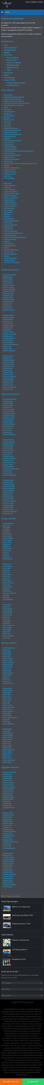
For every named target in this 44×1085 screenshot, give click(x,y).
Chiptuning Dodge (8, 301)
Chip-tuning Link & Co (9, 462)
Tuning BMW (6, 527)
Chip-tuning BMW (8, 403)
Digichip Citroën (7, 666)
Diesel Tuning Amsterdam (11, 220)
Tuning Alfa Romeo (8, 523)
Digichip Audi (6, 650)
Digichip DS (6, 677)
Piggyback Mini (7, 846)
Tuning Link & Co (8, 587)
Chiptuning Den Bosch (10, 132)
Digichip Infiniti (7, 692)
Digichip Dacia (7, 670)
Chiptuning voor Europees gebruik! (14, 97)
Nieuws (6, 75)
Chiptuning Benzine (9, 202)
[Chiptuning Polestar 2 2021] (7, 925)
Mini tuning (7, 117)
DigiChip (7, 52)
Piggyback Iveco (7, 821)
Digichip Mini (6, 721)
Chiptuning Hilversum (10, 206)
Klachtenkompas (9, 252)
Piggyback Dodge (8, 799)
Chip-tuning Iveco (8, 448)
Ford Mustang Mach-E (19, 949)
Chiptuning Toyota (9, 157)
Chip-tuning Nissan (8, 480)
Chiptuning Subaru (8, 378)
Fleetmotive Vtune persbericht (12, 134)
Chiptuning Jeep (7, 327)
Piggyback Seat (7, 868)
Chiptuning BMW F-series (11, 250)
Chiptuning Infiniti (8, 319)
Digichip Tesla (7, 756)
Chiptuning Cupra (8, 295)
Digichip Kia (6, 703)
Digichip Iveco (7, 696)
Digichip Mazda (7, 715)
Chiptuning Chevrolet (9, 289)
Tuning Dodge (7, 550)
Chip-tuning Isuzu (8, 446)
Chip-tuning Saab (8, 492)
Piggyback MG (7, 844)
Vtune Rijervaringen (9, 901)
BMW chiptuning (8, 227)
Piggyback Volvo (7, 886)
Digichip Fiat (6, 679)
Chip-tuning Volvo (8, 513)
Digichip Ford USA (8, 683)
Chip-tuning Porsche (9, 488)
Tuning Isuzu (6, 570)
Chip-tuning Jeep (8, 452)
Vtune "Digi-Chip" (9, 142)
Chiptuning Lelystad (10, 174)
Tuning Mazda (7, 591)
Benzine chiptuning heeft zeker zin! (14, 101)
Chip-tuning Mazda (8, 466)
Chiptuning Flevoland (10, 195)
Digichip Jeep (7, 701)
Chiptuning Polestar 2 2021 (21, 923)
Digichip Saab (7, 741)
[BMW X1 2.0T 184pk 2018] (7, 908)
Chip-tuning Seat (7, 494)
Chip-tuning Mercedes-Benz (11, 468)
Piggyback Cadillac (8, 782)
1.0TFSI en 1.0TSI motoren (11, 262)
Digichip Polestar (8, 735)
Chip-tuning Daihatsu (9, 424)
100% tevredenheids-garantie (12, 140)
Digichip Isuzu (7, 694)
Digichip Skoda (7, 745)
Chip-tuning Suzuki (8, 505)
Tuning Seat (7, 176)
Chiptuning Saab (7, 368)
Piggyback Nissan (8, 853)
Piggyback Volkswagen (9, 884)
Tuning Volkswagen (9, 185)
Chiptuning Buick (8, 281)
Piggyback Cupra (8, 793)
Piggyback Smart (7, 872)
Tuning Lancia (7, 580)
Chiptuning (7, 216)
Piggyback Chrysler (8, 789)
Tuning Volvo (6, 638)
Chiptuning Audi (8, 229)
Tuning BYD (6, 531)
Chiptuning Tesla (7, 383)
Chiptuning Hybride (9, 169)
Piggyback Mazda (8, 840)
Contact (40, 2)
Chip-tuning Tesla (8, 507)
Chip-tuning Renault (8, 490)
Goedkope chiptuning (10, 147)
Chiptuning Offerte (9, 178)
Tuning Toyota (7, 633)
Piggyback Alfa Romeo (9, 772)
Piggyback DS (7, 801)
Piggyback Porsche (8, 861)
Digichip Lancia (7, 705)
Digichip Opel (7, 731)
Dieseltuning (7, 126)
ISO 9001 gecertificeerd (11, 198)
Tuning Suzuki (7, 629)
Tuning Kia (6, 578)
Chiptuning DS (7, 304)
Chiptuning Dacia (8, 297)
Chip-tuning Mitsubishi (9, 475)
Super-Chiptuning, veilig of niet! (13, 233)
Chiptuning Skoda (8, 372)
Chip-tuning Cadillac (9, 409)
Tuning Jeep (6, 576)
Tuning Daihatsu (7, 548)
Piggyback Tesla (7, 880)
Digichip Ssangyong (8, 749)
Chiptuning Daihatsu (9, 299)
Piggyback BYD (7, 780)
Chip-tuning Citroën (8, 417)
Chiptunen (7, 241)
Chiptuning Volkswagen (11, 231)
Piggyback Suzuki (8, 878)
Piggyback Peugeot (8, 857)
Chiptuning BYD (7, 283)
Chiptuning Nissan (8, 356)
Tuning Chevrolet (8, 538)
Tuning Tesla (6, 631)
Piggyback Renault (8, 863)
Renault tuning (8, 95)
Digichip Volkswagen (9, 760)
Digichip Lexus (7, 709)
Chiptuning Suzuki (8, 381)
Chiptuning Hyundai (8, 317)
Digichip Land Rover (9, 707)
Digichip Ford (6, 681)
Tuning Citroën (7, 542)
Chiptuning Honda (8, 315)
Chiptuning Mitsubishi (9, 350)
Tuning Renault (7, 615)
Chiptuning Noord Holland (11, 193)
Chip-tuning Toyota (8, 509)
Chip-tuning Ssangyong (9, 501)
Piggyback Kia (7, 827)
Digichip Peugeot (8, 733)
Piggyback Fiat (7, 803)
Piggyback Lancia (8, 829)
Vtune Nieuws (7, 935)
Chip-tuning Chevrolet (9, 413)
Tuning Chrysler (7, 540)
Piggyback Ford (7, 805)
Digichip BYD (6, 656)
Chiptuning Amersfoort (10, 149)
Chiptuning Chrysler (8, 291)
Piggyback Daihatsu (8, 797)
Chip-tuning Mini (7, 473)
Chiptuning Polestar (8, 362)
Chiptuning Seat (7, 370)
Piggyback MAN (7, 837)
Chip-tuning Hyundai (9, 441)
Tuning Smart (6, 623)
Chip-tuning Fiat (7, 430)
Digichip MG (6, 719)
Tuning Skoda (7, 621)
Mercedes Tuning (9, 119)
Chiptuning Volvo (8, 389)
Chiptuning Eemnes (9, 136)
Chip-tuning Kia (7, 454)
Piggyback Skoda (8, 870)
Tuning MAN (6, 589)
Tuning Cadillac (7, 534)
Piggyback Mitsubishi (9, 848)
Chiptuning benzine (10, 47)
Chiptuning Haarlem (10, 245)
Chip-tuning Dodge (8, 426)
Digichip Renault (7, 739)
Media (9, 70)
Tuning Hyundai (7, 566)
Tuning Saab (6, 617)
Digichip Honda (7, 688)
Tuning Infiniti (6, 568)
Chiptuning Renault (8, 366)
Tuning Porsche (7, 613)
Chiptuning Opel (7, 358)
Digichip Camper (7, 660)
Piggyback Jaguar (8, 823)
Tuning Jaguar (7, 574)
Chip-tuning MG (7, 471)
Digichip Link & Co (8, 711)
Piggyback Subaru (8, 876)
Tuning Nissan (7, 604)
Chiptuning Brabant (9, 189)
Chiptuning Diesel (9, 200)
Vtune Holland (8, 210)
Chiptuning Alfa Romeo (10, 225)
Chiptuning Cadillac (8, 285)
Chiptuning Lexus (8, 336)
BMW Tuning (7, 183)
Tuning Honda (7, 564)
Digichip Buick (7, 654)
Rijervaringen (8, 72)
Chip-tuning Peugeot (9, 484)
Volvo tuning (7, 109)
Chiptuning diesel (10, 50)
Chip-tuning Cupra (8, 420)
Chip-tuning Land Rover (10, 458)
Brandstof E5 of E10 (19, 959)
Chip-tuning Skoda (8, 496)
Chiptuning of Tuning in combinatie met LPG (17, 103)
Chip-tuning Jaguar (8, 450)
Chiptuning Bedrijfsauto (11, 128)
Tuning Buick (6, 529)
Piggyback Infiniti (7, 817)
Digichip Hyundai (8, 690)
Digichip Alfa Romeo (9, 648)
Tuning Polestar (7, 611)
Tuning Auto (7, 187)
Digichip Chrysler (8, 664)
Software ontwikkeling (14, 62)
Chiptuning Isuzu (7, 321)
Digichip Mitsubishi (8, 723)
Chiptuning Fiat (7, 306)
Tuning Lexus (7, 585)
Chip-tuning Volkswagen (10, 511)
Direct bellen (12, 1081)
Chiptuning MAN (7, 340)
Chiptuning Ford (7, 308)
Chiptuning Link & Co (9, 338)
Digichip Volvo (7, 762)
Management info (13, 67)
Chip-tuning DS (7, 428)
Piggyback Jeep (7, 825)
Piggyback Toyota (8, 882)
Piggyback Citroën (8, 791)
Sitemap (33, 2)
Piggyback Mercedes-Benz (10, 842)
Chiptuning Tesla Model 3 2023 (22, 915)
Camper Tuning (8, 222)
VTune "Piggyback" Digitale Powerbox (15, 237)
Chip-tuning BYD (7, 407)
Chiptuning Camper (8, 287)
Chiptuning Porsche (8, 364)
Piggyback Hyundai (8, 815)
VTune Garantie (9, 77)
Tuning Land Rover (8, 582)
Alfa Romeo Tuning (9, 111)
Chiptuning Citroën (8, 293)
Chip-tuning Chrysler (9, 415)
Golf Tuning (7, 122)
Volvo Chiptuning (9, 218)
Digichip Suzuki (7, 754)
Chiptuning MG (7, 346)
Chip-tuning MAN (8, 464)
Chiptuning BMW (7, 279)
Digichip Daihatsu (8, 673)
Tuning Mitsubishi (8, 599)
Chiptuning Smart (8, 374)
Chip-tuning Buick (8, 405)
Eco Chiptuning (12, 60)
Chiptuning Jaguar (8, 325)
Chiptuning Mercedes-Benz (11, 344)
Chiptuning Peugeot (8, 360)
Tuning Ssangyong (8, 625)
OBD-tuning (7, 214)
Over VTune (8, 55)
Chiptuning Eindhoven (10, 258)
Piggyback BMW (7, 776)
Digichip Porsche (8, 737)
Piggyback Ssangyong (9, 874)
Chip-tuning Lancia (8, 456)
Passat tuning (8, 113)
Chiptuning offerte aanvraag (16, 83)
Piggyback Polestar (8, 859)
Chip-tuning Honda (8, 439)
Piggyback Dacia (7, 795)
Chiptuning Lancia (8, 332)
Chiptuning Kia (8, 161)
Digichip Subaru (7, 752)
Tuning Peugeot (7, 608)
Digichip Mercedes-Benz (10, 717)
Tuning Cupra (7, 544)
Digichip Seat (6, 743)
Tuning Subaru (7, 627)
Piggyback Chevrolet (9, 787)
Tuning (6, 107)
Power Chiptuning (13, 57)
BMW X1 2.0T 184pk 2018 (21, 907)
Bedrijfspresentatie (13, 65)
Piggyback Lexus (8, 833)
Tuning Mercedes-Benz (9, 593)
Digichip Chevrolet (8, 662)
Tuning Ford (6, 556)
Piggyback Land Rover (9, 831)
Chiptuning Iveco (7, 323)
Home (28, 2)
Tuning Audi (6, 525)
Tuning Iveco (6, 572)
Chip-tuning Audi (7, 401)
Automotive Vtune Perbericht (12, 155)
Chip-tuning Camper (9, 411)
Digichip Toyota (7, 758)
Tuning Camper (7, 536)
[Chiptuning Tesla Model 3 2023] (7, 917)
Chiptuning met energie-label (12, 99)
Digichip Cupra (7, 668)
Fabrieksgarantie (9, 144)
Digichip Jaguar (7, 698)
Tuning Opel (6, 606)
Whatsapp (34, 1081)
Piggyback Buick (7, 778)
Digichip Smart (7, 747)
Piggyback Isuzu (7, 819)
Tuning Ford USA (8, 558)
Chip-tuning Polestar (9, 486)
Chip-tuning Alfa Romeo (10, 399)
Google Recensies (9, 260)
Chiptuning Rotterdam (10, 254)
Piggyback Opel (7, 855)
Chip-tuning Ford (7, 432)
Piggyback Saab (7, 866)
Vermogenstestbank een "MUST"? (14, 105)
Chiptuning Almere (9, 115)
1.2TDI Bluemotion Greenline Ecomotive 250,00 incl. (19, 151)
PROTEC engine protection (12, 167)
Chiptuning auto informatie (11, 159)
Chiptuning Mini (7, 348)
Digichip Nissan (7, 729)
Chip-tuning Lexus (8, 460)
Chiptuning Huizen (9, 208)
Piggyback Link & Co (9, 835)
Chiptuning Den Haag (10, 239)
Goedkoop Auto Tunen (10, 204)
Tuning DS (6, 552)
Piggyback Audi (7, 774)
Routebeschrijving (13, 85)
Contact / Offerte (9, 80)
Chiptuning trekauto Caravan (12, 130)
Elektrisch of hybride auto (20, 940)
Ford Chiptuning (8, 243)
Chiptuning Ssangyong (9, 376)
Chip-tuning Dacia (8, 422)
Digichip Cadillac (8, 658)
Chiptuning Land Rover (9, 334)
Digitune (6, 247)
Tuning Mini (6, 597)
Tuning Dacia (6, 546)
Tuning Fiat (6, 554)
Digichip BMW (7, 652)
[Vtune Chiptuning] (7, 4)
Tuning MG (6, 595)
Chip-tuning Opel (8, 482)
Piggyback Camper (8, 784)
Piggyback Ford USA (9, 807)
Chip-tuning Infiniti (8, 444)
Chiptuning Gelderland (10, 191)
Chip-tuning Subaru (8, 503)
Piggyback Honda (8, 812)
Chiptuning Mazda (8, 342)
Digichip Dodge (7, 675)
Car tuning (7, 138)
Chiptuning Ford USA (10, 171)
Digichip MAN (7, 713)
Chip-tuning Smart (8, 499)
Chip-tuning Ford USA (9, 434)
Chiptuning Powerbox (10, 235)
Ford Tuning (7, 124)
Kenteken (7, 256)
